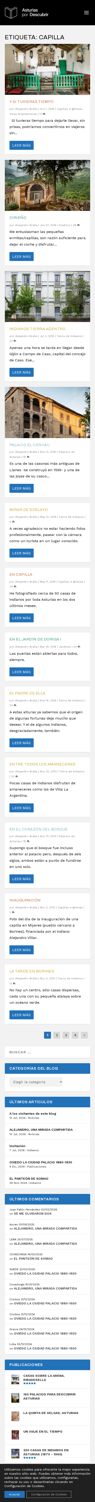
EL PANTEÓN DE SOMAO (28, 1178)
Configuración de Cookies (49, 1494)
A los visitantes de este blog (32, 1113)
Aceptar (14, 1494)
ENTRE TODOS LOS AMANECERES (42, 764)
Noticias (33, 1117)
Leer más (21, 145)
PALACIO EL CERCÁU (29, 445)
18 (25, 457)
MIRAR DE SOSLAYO (28, 510)
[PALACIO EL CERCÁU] (47, 412)
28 (75, 225)
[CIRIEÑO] (47, 185)
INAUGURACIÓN (25, 900)
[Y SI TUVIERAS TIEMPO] (47, 69)
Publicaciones (36, 1166)
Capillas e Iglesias (69, 109)
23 (11, 341)
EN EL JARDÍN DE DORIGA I (35, 639)
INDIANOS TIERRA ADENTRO (37, 329)
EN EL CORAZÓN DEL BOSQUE (38, 829)
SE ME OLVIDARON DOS (33, 1213)
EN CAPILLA (21, 574)
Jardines (65, 646)
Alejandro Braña (26, 109)
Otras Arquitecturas (23, 114)
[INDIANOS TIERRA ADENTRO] (47, 296)
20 (11, 586)
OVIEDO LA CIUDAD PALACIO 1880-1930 (40, 1162)
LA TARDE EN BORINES (31, 971)
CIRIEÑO (18, 218)
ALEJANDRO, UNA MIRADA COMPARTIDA (41, 1129)
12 (41, 114)
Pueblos (64, 225)
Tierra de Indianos (69, 336)
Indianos (33, 1150)
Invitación (17, 1146)
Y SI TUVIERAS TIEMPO (31, 102)
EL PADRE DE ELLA (27, 693)
